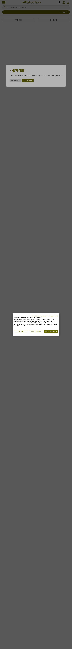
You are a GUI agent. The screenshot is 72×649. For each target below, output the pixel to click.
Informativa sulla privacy (38, 316)
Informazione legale (52, 316)
